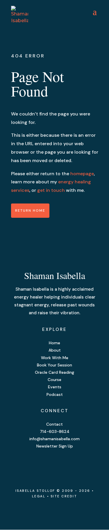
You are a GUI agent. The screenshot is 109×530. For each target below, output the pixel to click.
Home (54, 342)
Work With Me (54, 357)
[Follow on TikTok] (78, 463)
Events (54, 386)
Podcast (55, 394)
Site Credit (64, 496)
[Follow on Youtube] (54, 463)
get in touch (51, 190)
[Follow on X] (43, 463)
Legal (39, 496)
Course (54, 379)
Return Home (30, 210)
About (55, 350)
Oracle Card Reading (54, 372)
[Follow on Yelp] (66, 463)
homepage (82, 174)
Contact (54, 424)
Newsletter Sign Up (54, 446)
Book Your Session (54, 365)
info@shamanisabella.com (54, 438)
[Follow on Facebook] (31, 463)
